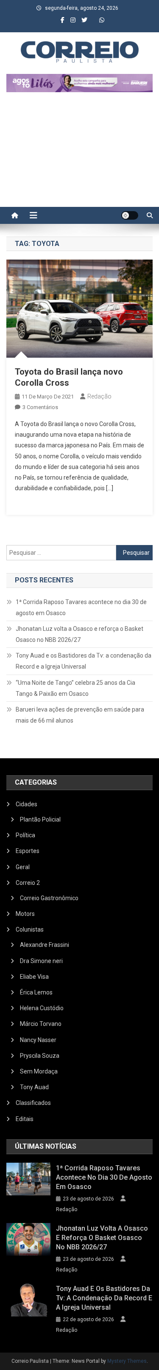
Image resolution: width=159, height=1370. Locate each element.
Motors (25, 913)
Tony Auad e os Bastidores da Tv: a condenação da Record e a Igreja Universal (83, 661)
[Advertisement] (79, 154)
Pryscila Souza (39, 1055)
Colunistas (30, 929)
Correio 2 (28, 882)
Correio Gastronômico (49, 898)
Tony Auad (34, 1087)
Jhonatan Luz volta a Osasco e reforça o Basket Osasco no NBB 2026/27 (79, 634)
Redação (99, 396)
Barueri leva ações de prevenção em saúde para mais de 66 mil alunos (80, 715)
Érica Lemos (36, 992)
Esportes (27, 850)
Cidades (26, 804)
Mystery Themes (127, 1361)
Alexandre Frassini (44, 944)
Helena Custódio (42, 1008)
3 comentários (40, 407)
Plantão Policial (40, 819)
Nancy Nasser (38, 1040)
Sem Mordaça (39, 1071)
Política (25, 835)
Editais (24, 1119)
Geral (23, 867)
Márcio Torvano (40, 1023)
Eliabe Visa (34, 976)
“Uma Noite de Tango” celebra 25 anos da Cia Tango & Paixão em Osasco (75, 688)
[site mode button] (129, 215)
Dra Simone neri (41, 961)
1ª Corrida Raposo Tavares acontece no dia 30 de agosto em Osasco (81, 607)
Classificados (33, 1102)
